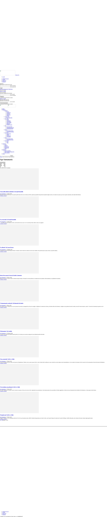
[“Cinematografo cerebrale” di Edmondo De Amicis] (19, 301)
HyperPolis (9, 112)
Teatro (5, 137)
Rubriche (3, 109)
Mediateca (4, 149)
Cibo (7, 142)
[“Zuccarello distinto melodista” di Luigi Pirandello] (19, 189)
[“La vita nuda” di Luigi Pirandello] (19, 217)
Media (8, 134)
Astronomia (9, 133)
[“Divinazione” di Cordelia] (19, 329)
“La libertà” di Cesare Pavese (6, 247)
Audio (5, 144)
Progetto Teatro (9, 124)
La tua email (12, 94)
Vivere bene (6, 140)
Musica (5, 129)
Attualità (5, 110)
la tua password (13, 86)
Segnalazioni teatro (10, 139)
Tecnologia (9, 136)
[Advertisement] (20, 423)
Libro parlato (9, 122)
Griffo (8, 119)
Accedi (3, 76)
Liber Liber (4, 80)
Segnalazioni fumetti (10, 127)
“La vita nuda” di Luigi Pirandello (8, 219)
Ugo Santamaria (3, 193)
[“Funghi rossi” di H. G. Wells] (19, 412)
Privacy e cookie (3, 91)
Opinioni (8, 113)
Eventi (8, 111)
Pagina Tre (8, 114)
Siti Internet (9, 135)
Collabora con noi (5, 78)
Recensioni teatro (10, 138)
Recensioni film (9, 117)
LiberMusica (9, 121)
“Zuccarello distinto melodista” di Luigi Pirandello (11, 191)
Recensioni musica (10, 130)
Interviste (6, 145)
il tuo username (13, 85)
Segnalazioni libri (10, 128)
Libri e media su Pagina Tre (9, 151)
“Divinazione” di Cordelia (6, 331)
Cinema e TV (6, 116)
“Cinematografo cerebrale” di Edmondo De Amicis (11, 303)
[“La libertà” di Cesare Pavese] (19, 245)
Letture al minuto (7, 150)
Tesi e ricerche (7, 152)
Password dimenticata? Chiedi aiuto (6, 89)
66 (2, 420)
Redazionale (6, 147)
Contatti (3, 79)
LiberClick (8, 120)
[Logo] (4, 106)
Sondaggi (4, 81)
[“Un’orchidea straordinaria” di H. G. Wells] (19, 384)
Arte (7, 141)
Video (5, 148)
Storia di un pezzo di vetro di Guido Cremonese (11, 275)
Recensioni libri (9, 126)
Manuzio (8, 123)
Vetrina (3, 153)
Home (3, 108)
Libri (5, 125)
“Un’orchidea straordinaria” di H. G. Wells (10, 387)
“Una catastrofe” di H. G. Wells (7, 359)
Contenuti (4, 143)
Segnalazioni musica (10, 131)
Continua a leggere (3, 195)
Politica (8, 115)
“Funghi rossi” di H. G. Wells (6, 415)
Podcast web (6, 146)
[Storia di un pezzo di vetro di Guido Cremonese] (19, 273)
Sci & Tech (6, 132)
